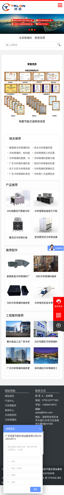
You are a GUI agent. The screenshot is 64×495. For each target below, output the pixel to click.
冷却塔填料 (25, 38)
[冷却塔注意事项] (32, 24)
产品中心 (9, 400)
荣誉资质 (40, 38)
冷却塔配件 (10, 405)
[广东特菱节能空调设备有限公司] (14, 9)
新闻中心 (9, 410)
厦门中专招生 (51, 477)
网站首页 (9, 395)
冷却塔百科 (10, 414)
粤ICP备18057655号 (43, 473)
